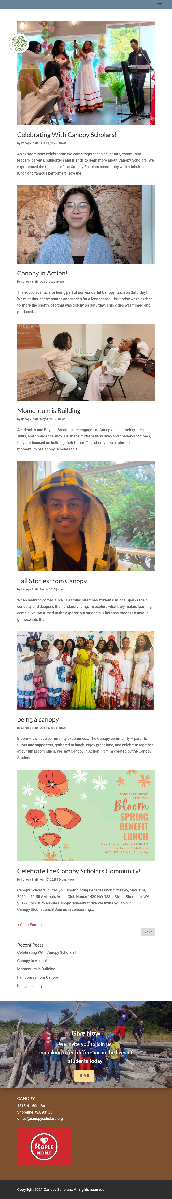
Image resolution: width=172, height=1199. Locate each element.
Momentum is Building (49, 410)
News (62, 143)
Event (62, 879)
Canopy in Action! (42, 273)
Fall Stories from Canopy (52, 581)
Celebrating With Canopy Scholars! (67, 134)
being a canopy (38, 719)
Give (84, 1075)
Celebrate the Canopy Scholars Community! (79, 871)
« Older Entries (29, 924)
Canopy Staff (29, 143)
